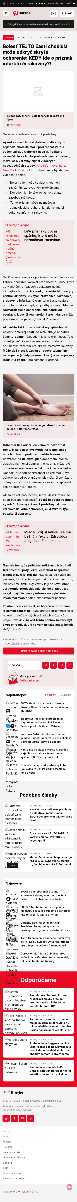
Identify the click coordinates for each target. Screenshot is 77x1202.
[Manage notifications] (69, 1187)
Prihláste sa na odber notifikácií (39, 651)
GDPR (6, 1167)
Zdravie (8, 37)
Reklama (7, 1146)
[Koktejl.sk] (22, 13)
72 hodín (65, 694)
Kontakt (7, 1141)
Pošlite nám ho (29, 680)
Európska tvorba (12, 1173)
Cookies (7, 1162)
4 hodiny (50, 694)
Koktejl (6, 1131)
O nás (6, 1136)
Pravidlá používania (14, 1157)
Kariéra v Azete (11, 1152)
